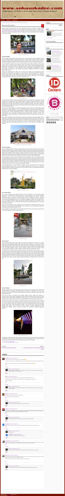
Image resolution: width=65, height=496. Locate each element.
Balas (6, 364)
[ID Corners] (54, 91)
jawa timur (13, 342)
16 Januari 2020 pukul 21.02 (15, 448)
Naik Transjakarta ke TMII (55, 58)
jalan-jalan (9, 342)
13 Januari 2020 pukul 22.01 (15, 386)
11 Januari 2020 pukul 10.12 (13, 358)
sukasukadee (9, 494)
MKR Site (12, 495)
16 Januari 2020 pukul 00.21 (13, 455)
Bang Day (6, 393)
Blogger (57, 113)
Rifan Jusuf (7, 455)
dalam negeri (6, 342)
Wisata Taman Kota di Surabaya (8, 25)
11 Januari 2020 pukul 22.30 (12, 376)
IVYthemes (9, 495)
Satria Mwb (7, 358)
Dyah (6, 341)
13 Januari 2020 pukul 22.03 (15, 417)
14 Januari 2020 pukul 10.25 (17, 434)
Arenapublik (11, 434)
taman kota (16, 342)
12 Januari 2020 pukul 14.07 (13, 393)
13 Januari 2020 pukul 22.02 (15, 402)
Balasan (7, 384)
